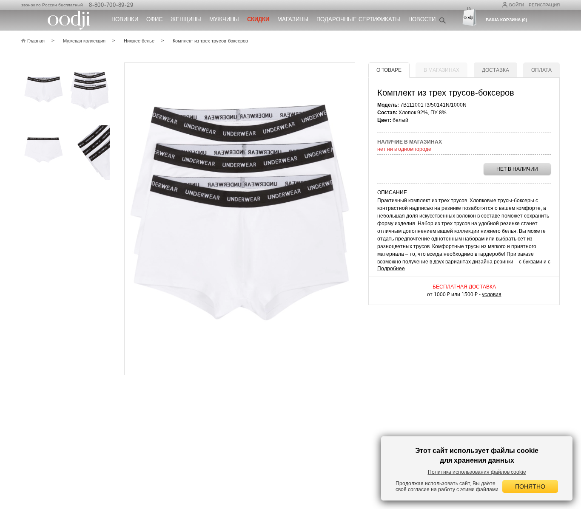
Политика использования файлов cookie (477, 472)
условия (491, 294)
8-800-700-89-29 (111, 5)
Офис (154, 19)
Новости (422, 19)
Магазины (292, 19)
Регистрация (544, 5)
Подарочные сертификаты (358, 19)
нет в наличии (517, 169)
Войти (516, 5)
